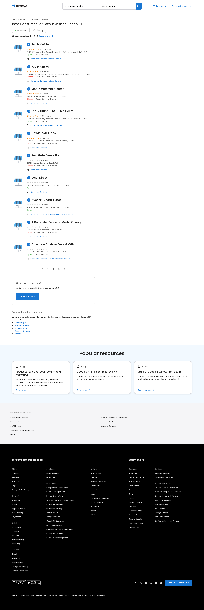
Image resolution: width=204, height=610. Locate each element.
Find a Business (161, 504)
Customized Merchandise (59, 259)
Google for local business (57, 487)
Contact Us (134, 527)
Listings (15, 473)
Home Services (97, 490)
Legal (93, 494)
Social (14, 504)
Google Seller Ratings (21, 490)
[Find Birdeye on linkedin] (146, 583)
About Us (133, 473)
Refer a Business (162, 517)
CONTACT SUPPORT (178, 582)
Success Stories (135, 511)
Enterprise (50, 477)
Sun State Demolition (46, 155)
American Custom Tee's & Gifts (53, 244)
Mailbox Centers (54, 59)
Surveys (15, 531)
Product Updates (136, 502)
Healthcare (95, 486)
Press (131, 498)
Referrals (16, 481)
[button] (42, 269)
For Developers (161, 508)
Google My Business (55, 521)
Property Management (100, 498)
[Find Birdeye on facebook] (136, 583)
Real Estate (96, 506)
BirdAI (14, 554)
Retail (93, 511)
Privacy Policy (36, 595)
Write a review (160, 6)
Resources (133, 490)
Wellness (95, 515)
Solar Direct (39, 177)
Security (47, 595)
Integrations (17, 562)
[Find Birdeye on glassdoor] (161, 583)
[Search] (139, 6)
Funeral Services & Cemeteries (60, 214)
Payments (16, 517)
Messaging (16, 527)
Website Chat (52, 512)
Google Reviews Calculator (166, 487)
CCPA (67, 595)
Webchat (16, 500)
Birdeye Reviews (136, 515)
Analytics (16, 558)
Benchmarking (18, 539)
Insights (15, 535)
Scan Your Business (163, 500)
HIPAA (61, 595)
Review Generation (54, 496)
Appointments (18, 508)
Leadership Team (136, 477)
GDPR (54, 595)
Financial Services (98, 481)
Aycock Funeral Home (46, 200)
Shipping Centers (55, 125)
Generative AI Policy (80, 595)
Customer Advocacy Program (167, 521)
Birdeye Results (135, 519)
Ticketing (16, 544)
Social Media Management (57, 537)
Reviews (15, 477)
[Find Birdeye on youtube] (156, 583)
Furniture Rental (21, 328)
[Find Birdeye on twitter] (141, 583)
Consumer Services (38, 59)
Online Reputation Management (60, 500)
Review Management (55, 492)
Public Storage (97, 502)
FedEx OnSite (40, 44)
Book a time (134, 486)
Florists (18, 333)
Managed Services (162, 473)
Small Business (52, 473)
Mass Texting (17, 512)
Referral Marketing (54, 508)
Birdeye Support (161, 512)
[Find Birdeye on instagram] (151, 583)
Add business (27, 296)
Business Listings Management (59, 529)
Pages (14, 486)
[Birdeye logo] (20, 6)
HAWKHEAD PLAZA (44, 133)
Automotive (96, 473)
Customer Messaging (55, 504)
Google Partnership (20, 566)
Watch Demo (134, 481)
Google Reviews (53, 517)
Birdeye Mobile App (20, 570)
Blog (131, 494)
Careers (132, 506)
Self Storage (20, 322)
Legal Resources (136, 523)
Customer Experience (55, 533)
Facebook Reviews (54, 525)
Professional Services (164, 477)
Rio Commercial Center (48, 89)
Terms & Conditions (20, 595)
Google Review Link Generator (167, 496)
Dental (94, 477)
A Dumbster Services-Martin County (56, 222)
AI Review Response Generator (168, 492)
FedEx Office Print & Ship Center (53, 111)
